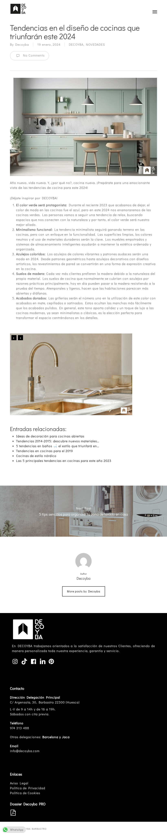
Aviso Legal (19, 783)
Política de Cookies (25, 793)
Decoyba (22, 44)
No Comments (33, 55)
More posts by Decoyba (83, 591)
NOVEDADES (95, 44)
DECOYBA (76, 44)
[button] (155, 12)
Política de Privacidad (27, 788)
